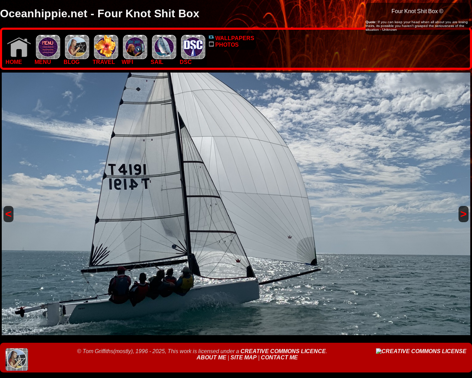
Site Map (243, 357)
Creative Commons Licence (283, 351)
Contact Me (279, 357)
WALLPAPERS (234, 38)
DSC (186, 62)
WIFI (127, 62)
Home (14, 62)
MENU (43, 62)
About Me (212, 357)
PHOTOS (226, 45)
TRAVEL (104, 62)
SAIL (157, 62)
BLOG (71, 62)
